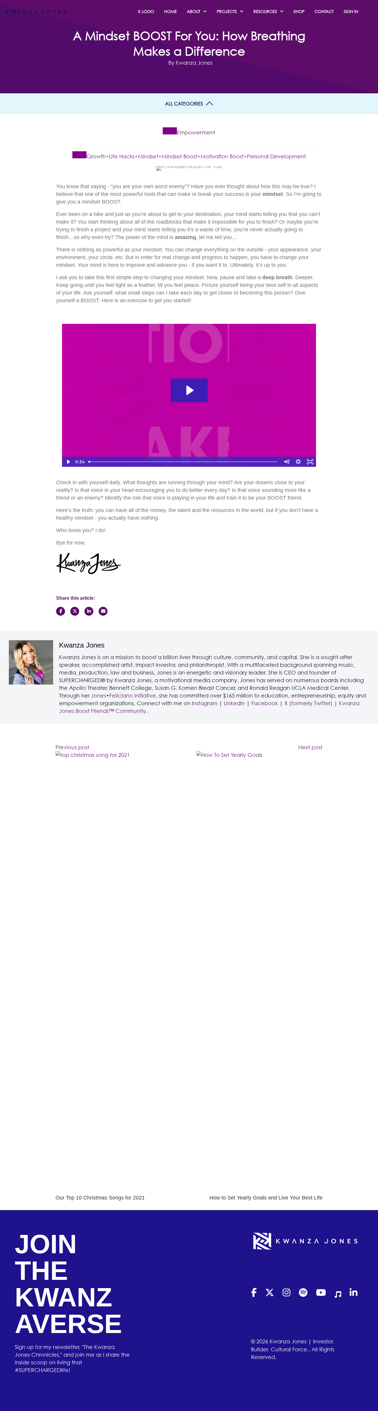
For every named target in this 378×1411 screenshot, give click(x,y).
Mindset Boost (179, 156)
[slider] (183, 462)
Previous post (72, 747)
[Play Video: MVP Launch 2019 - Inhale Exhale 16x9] (189, 390)
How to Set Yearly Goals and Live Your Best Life (265, 1198)
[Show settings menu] (298, 462)
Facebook (264, 703)
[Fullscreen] (310, 462)
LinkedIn (234, 703)
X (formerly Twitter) (308, 703)
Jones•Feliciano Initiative (123, 695)
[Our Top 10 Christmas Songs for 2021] (119, 972)
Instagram (204, 703)
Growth (96, 156)
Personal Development (276, 156)
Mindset (148, 156)
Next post (310, 747)
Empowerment (196, 132)
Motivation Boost (222, 156)
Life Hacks (122, 156)
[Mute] (286, 462)
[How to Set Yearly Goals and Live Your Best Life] (259, 972)
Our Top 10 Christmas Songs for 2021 (100, 1198)
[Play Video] (68, 462)
